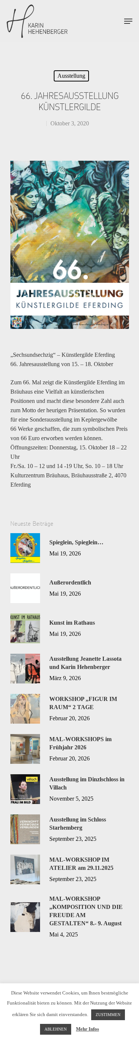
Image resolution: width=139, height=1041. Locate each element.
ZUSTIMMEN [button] (108, 1014)
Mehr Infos (87, 1029)
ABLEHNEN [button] (55, 1029)
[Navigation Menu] (128, 21)
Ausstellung (71, 76)
